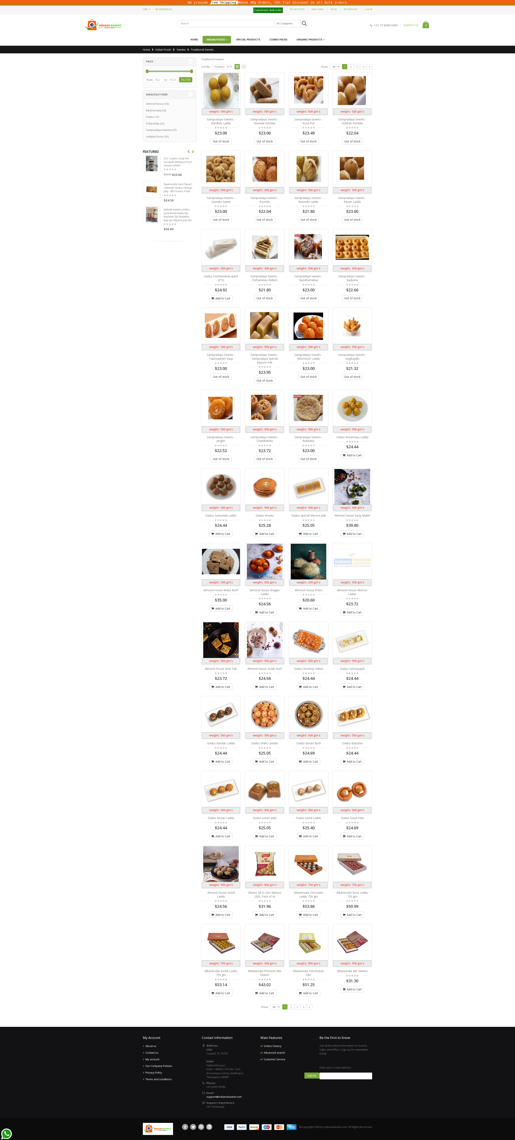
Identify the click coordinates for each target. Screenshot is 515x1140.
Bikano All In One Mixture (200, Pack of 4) (264, 894)
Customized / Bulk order (268, 10)
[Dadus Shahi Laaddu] (265, 714)
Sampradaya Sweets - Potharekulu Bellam (264, 278)
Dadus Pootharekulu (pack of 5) (221, 278)
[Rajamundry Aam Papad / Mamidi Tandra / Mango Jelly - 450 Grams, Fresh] (151, 189)
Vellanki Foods (155, 136)
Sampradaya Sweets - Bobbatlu (308, 439)
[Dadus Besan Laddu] (221, 789)
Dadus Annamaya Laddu (352, 437)
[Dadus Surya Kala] (352, 789)
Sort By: (205, 66)
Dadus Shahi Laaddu (264, 743)
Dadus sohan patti (265, 818)
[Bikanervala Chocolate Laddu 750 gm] (308, 864)
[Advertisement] (287, 1083)
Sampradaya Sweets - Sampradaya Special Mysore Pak (264, 358)
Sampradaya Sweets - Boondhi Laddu (308, 200)
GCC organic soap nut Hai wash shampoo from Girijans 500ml (178, 162)
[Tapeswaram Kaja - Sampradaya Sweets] (221, 326)
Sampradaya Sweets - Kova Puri (308, 121)
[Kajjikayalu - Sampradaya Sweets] (352, 326)
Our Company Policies (158, 1066)
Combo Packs (278, 39)
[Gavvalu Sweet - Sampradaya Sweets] (221, 169)
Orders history (272, 1046)
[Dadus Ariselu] (265, 487)
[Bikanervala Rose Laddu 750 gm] (352, 864)
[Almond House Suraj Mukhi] (352, 487)
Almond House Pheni (308, 590)
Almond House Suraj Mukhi (352, 515)
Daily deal (318, 9)
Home (146, 49)
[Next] (369, 66)
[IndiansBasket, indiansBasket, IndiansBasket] (103, 25)
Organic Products (309, 39)
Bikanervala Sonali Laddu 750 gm (221, 973)
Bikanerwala (153, 110)
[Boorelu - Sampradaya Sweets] (265, 169)
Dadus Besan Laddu (221, 818)
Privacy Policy (153, 1072)
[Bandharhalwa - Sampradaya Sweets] (308, 247)
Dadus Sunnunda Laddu (220, 515)
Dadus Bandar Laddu (221, 743)
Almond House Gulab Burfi (264, 669)
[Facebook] (185, 1127)
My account (152, 1059)
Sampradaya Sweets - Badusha (352, 278)
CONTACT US (410, 25)
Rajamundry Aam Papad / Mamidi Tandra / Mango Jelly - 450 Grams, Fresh (178, 187)
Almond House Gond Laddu (221, 894)
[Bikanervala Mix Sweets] (352, 942)
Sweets (181, 49)
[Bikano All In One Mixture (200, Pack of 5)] (265, 864)
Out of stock (221, 141)
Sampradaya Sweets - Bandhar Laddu (221, 121)
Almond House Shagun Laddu (265, 592)
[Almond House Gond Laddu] (221, 864)
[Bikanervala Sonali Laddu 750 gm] (221, 942)
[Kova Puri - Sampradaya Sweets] (308, 91)
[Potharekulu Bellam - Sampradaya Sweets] (265, 247)
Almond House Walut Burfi (221, 590)
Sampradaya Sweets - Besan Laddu (352, 200)
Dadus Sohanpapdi (352, 669)
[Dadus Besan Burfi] (308, 714)
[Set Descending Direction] (231, 66)
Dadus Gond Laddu (308, 818)
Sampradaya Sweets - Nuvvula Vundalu (264, 121)
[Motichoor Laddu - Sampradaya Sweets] (308, 326)
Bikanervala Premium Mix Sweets (264, 973)
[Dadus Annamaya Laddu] (352, 408)
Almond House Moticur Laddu (352, 592)
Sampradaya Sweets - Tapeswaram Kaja (221, 356)
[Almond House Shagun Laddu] (265, 561)
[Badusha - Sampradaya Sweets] (352, 247)
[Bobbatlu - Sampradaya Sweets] (308, 408)
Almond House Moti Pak (221, 669)
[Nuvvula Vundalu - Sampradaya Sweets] (265, 91)
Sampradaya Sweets (159, 130)
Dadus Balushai (352, 743)
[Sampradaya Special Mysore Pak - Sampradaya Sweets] (265, 326)
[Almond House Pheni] (308, 561)
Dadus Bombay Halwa (308, 669)
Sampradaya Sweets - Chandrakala (264, 439)
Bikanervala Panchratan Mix (308, 973)
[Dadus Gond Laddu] (308, 789)
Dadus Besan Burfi (308, 743)
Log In (368, 9)
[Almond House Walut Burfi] (221, 561)
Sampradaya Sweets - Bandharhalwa (308, 278)
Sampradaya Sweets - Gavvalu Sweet (221, 200)
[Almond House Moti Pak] (221, 640)
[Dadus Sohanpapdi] (352, 640)
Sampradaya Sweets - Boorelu (264, 200)
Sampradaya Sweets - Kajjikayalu (352, 356)
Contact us (151, 1052)
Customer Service (274, 1059)
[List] (243, 67)
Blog (334, 9)
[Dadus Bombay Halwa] (308, 640)
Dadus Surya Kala (352, 818)
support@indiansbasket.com (224, 1097)
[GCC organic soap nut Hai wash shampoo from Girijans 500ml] (151, 163)
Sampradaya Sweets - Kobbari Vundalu (352, 121)
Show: (324, 66)
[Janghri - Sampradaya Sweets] (221, 408)
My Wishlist (351, 9)
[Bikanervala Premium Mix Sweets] (265, 942)
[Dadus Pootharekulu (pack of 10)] (221, 247)
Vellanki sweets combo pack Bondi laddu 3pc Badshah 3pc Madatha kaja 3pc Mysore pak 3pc (178, 215)
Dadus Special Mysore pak (308, 515)
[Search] (304, 23)
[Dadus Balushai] (352, 714)
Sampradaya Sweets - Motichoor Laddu (308, 356)
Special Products (248, 39)
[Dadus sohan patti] (265, 789)
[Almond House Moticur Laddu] (352, 561)
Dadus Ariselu (265, 515)
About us (150, 1046)
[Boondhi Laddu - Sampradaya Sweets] (308, 169)
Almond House (155, 104)
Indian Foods (216, 39)
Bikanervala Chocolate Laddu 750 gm (308, 894)
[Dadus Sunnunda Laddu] (221, 487)
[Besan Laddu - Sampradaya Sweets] (352, 169)
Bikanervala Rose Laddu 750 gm (352, 894)
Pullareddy (152, 123)
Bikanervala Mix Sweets (352, 971)
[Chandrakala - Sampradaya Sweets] (265, 408)
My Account (297, 9)
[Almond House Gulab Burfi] (265, 640)
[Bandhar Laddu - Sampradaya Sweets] (221, 91)
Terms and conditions (158, 1079)
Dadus (150, 117)
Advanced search (274, 1052)
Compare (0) (165, 9)
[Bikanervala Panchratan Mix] (308, 942)
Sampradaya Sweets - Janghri (221, 439)
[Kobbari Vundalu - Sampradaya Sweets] (352, 91)
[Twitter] (193, 1127)
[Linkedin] (209, 1127)
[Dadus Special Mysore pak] (308, 487)
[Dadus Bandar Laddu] (221, 714)
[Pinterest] (201, 1127)
